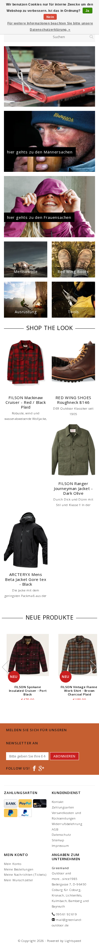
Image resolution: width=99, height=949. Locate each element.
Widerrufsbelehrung (67, 824)
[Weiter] (91, 76)
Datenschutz (61, 835)
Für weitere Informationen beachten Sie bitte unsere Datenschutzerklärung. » (50, 27)
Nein (50, 17)
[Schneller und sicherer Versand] (49, 76)
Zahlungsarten (63, 807)
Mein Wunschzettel (18, 880)
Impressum (60, 846)
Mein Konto (12, 864)
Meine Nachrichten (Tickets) (25, 874)
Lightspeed (73, 941)
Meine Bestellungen (18, 869)
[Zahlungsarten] (11, 804)
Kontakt (58, 802)
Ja (87, 11)
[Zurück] (8, 76)
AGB (55, 829)
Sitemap (58, 840)
